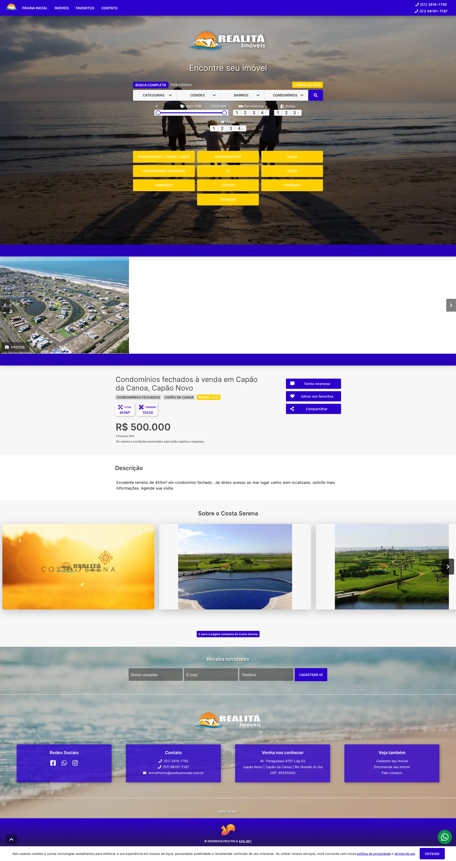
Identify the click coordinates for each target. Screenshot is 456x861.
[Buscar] (315, 95)
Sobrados (164, 185)
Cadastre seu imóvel (392, 761)
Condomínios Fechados (163, 171)
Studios (228, 185)
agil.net (245, 841)
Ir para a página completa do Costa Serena (228, 634)
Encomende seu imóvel (392, 767)
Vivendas (228, 199)
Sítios (292, 171)
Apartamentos (228, 156)
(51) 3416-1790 (433, 4)
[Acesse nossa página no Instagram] (75, 763)
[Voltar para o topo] (11, 839)
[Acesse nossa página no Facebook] (53, 763)
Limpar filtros (307, 85)
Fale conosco (392, 773)
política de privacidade (374, 853)
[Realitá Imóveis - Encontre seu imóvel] (228, 43)
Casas (292, 156)
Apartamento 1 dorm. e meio (164, 156)
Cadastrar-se (311, 674)
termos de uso (404, 853)
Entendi (432, 853)
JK (228, 171)
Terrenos (292, 185)
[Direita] (451, 305)
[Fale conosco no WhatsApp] (64, 763)
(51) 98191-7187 (433, 11)
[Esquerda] (5, 305)
